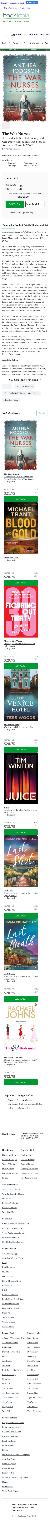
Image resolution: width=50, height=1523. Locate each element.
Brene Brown (32, 1338)
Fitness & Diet (8, 1445)
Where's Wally (8, 1327)
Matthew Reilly (33, 1379)
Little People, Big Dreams (12, 1370)
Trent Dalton (32, 1407)
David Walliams (33, 1347)
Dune (4, 1356)
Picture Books (7, 1487)
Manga (5, 1482)
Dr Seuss (5, 1272)
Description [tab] (8, 225)
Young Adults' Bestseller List (13, 1233)
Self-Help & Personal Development (16, 1455)
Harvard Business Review (12, 1281)
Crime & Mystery (9, 1464)
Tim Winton (32, 1402)
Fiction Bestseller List (10, 1237)
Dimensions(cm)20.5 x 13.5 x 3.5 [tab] (30, 164)
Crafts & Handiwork (10, 1436)
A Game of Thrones (10, 1343)
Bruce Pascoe (32, 1343)
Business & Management (12, 1427)
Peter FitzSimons (34, 1384)
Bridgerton (6, 1347)
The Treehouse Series (10, 1393)
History (5, 1450)
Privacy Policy (8, 1169)
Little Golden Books (10, 1295)
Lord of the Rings (9, 1375)
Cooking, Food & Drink (11, 1432)
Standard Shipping (28, 1160)
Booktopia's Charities (10, 1203)
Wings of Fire (7, 1407)
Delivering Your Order (29, 1173)
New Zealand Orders (29, 1178)
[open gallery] (6, 125)
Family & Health (9, 1441)
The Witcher (7, 1402)
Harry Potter (7, 1285)
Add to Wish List (33, 204)
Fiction (10, 1100)
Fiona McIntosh (33, 1361)
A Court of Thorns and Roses (13, 1338)
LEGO (5, 1290)
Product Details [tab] (23, 225)
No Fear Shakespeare (10, 1304)
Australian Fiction (9, 1459)
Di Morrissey (32, 1352)
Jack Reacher (7, 1361)
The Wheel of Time (10, 1397)
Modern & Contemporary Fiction (15, 1477)
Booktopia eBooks (9, 1208)
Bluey (4, 1263)
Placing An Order (9, 1155)
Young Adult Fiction (10, 1491)
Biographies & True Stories (13, 1423)
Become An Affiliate (10, 1173)
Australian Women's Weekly (13, 1258)
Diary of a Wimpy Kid (11, 1352)
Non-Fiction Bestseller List (12, 1242)
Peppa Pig (6, 1313)
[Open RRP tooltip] (18, 184)
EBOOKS (39, 34)
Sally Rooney (32, 1388)
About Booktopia (10, 1184)
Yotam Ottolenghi (34, 1411)
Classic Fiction (8, 1468)
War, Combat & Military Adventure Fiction (25, 1104)
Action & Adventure (25, 1100)
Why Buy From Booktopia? (13, 1194)
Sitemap (5, 1178)
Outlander (6, 1384)
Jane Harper (32, 1370)
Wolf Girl (6, 1411)
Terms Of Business (9, 1164)
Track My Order (8, 3)
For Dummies (7, 1276)
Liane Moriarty (33, 1375)
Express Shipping (27, 1164)
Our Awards (7, 1198)
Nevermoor (6, 1379)
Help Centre (20, 3)
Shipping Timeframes (29, 1169)
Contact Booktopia (9, 1160)
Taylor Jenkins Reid (35, 1397)
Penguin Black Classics (11, 1308)
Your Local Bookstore (11, 1189)
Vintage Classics (8, 1322)
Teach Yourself (8, 1317)
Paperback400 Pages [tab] (12, 164)
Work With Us (7, 1212)
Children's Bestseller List (12, 1228)
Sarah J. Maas (32, 1393)
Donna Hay (31, 1356)
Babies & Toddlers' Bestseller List (15, 1224)
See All (42, 413)
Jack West (6, 1366)
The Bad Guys (7, 1388)
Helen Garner (32, 1366)
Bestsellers (7, 1219)
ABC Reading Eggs (10, 1254)
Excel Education (8, 1267)
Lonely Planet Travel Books (13, 1299)
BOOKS (18, 34)
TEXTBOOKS (28, 34)
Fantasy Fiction (8, 1473)
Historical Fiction (23, 1108)
